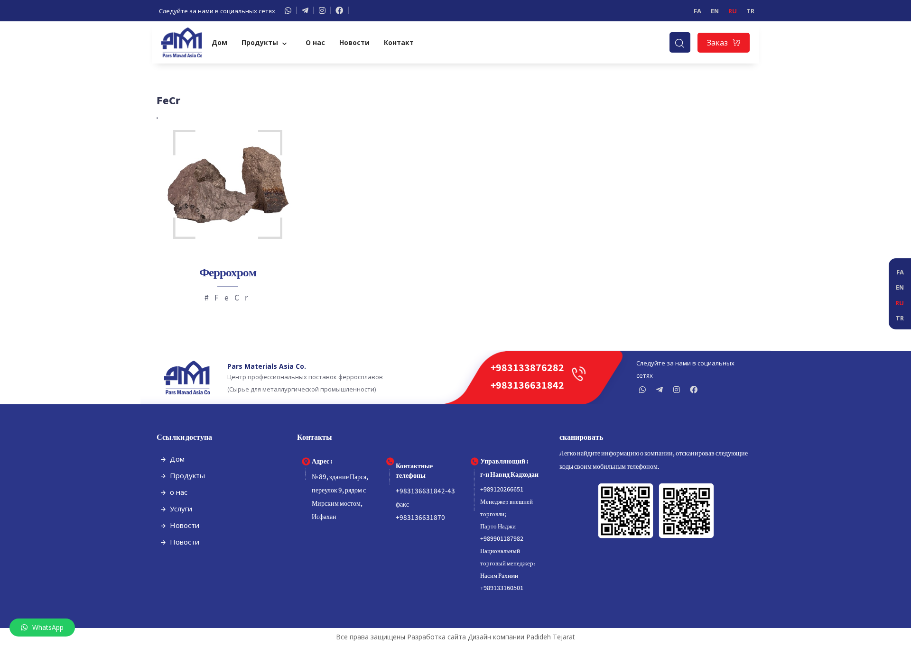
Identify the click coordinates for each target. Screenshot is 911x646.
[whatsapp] (290, 10)
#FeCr (229, 298)
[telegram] (307, 10)
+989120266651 (501, 490)
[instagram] (679, 389)
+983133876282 (527, 368)
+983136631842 (527, 386)
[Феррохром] (228, 184)
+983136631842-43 (425, 491)
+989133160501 (501, 588)
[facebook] (342, 10)
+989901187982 (501, 539)
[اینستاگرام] (325, 10)
